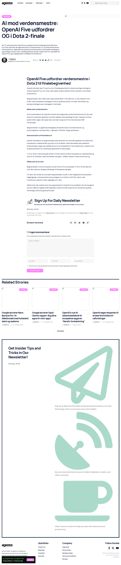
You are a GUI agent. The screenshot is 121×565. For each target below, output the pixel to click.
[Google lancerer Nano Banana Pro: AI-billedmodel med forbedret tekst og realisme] (15, 298)
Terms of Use (19, 561)
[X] (84, 3)
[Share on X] (40, 60)
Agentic (13, 59)
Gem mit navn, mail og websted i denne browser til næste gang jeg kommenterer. (53, 266)
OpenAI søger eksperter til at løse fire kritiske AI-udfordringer (105, 315)
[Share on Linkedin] (43, 60)
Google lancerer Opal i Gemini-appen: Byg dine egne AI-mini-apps (44, 315)
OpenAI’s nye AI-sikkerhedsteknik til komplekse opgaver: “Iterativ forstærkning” (73, 317)
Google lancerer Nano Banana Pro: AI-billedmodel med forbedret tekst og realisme (15, 317)
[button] (30, 559)
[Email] (83, 222)
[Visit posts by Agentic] (4, 60)
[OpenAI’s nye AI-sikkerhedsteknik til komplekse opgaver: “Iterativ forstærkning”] (75, 298)
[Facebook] (82, 3)
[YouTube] (87, 3)
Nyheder (7, 16)
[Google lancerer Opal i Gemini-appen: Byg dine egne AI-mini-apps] (45, 298)
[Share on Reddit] (45, 60)
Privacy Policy (7, 561)
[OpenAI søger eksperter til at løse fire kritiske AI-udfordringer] (106, 298)
